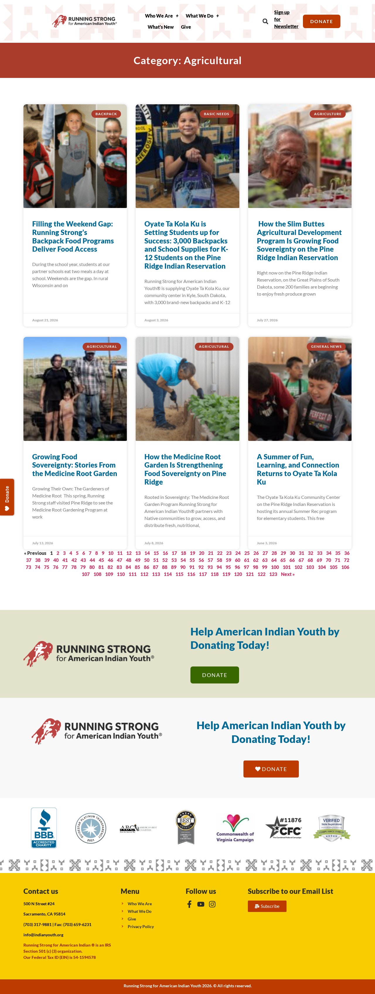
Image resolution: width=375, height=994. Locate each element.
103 (310, 567)
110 (121, 574)
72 (346, 560)
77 (64, 567)
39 (47, 560)
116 (191, 574)
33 (319, 553)
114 (168, 574)
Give (186, 27)
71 (337, 560)
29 (283, 553)
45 (101, 560)
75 (46, 567)
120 (238, 574)
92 (201, 567)
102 (298, 567)
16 (165, 553)
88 (164, 567)
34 (328, 553)
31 (301, 553)
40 (56, 560)
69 (319, 560)
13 (138, 553)
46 (110, 560)
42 (74, 560)
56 (201, 560)
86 (146, 567)
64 (274, 560)
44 (92, 560)
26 (256, 553)
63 (264, 560)
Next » (288, 574)
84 (128, 567)
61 (246, 560)
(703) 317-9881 (37, 924)
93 (210, 567)
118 (215, 574)
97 (246, 567)
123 (273, 574)
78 (73, 567)
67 (301, 560)
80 (92, 567)
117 (203, 574)
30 (292, 553)
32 (310, 553)
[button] (265, 21)
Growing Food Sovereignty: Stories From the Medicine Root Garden (74, 465)
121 (250, 574)
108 (97, 574)
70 (328, 560)
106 (345, 567)
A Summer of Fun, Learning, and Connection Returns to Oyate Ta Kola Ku (298, 469)
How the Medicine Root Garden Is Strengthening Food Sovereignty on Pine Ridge (185, 469)
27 (265, 553)
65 (283, 560)
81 (101, 567)
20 (201, 553)
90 (182, 567)
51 (155, 560)
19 (192, 553)
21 (210, 553)
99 (264, 567)
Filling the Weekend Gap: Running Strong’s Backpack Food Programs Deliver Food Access (73, 236)
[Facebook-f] (189, 904)
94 (219, 567)
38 (37, 560)
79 (83, 567)
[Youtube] (200, 904)
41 (65, 560)
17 (174, 553)
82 (110, 567)
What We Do (199, 15)
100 (275, 567)
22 (219, 553)
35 (337, 553)
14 (147, 553)
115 (179, 574)
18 (183, 553)
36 (347, 553)
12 (129, 553)
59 (228, 560)
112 (144, 574)
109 (109, 574)
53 (174, 560)
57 (210, 560)
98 (255, 567)
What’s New (161, 27)
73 (28, 567)
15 (156, 553)
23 (228, 553)
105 (334, 567)
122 (261, 574)
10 (110, 553)
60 (237, 560)
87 (155, 567)
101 (287, 567)
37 (28, 560)
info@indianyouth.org (43, 934)
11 (119, 553)
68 (310, 560)
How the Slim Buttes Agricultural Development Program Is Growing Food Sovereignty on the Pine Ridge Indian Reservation (299, 240)
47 (119, 560)
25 (247, 553)
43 (83, 560)
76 (55, 567)
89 (173, 567)
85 (137, 567)
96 (237, 567)
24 (238, 553)
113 (156, 574)
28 (274, 553)
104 (322, 567)
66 (292, 560)
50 (146, 560)
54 (183, 560)
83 (119, 567)
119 (226, 574)
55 (192, 560)
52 (165, 560)
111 (133, 574)
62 (255, 560)
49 (137, 560)
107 (86, 574)
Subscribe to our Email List (290, 891)
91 (192, 567)
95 (228, 567)
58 (219, 560)
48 (128, 560)
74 (37, 567)
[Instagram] (212, 904)
